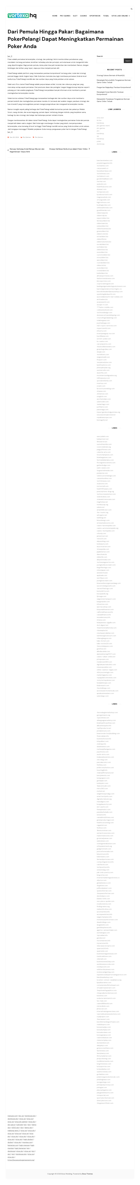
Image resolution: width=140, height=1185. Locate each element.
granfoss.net (101, 649)
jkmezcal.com (102, 1009)
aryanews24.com (103, 302)
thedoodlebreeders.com (106, 347)
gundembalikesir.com (104, 179)
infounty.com (102, 331)
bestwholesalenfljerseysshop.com (110, 291)
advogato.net (102, 515)
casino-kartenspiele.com (106, 525)
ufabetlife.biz (102, 239)
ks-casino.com (102, 341)
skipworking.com (103, 541)
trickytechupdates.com (106, 680)
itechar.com (101, 181)
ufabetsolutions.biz (104, 242)
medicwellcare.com (104, 956)
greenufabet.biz (103, 231)
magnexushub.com (104, 197)
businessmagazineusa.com (107, 954)
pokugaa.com (102, 1087)
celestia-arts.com (104, 452)
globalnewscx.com (104, 883)
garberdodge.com (103, 465)
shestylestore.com (104, 1100)
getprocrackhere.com (105, 1048)
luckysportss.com (103, 1066)
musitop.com (102, 383)
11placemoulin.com (104, 786)
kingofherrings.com (104, 567)
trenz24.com (102, 539)
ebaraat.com (101, 189)
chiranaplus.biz (102, 630)
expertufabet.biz (103, 218)
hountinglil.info (102, 770)
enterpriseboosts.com (105, 523)
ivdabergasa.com (103, 320)
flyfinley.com (101, 765)
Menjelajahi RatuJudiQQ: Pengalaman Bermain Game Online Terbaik (114, 81)
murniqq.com (27, 1142)
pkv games (39, 137)
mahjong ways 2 (14, 1131)
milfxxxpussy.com (103, 378)
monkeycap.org (102, 505)
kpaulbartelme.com (104, 982)
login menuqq (24, 1145)
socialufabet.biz (103, 244)
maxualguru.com (103, 802)
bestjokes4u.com (103, 775)
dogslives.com (102, 885)
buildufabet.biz (102, 273)
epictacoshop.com (104, 607)
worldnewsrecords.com (105, 964)
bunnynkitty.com (103, 591)
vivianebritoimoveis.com (106, 499)
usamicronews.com (104, 1072)
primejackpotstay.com (105, 1085)
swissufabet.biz (102, 226)
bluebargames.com (104, 457)
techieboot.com (103, 176)
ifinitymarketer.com (104, 1056)
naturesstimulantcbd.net (106, 415)
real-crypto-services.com (107, 326)
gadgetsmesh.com (104, 849)
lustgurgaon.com (103, 778)
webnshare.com (103, 841)
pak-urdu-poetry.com (105, 872)
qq (98, 136)
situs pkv (32, 1122)
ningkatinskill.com (103, 357)
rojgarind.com (102, 825)
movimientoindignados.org (107, 375)
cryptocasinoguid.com (105, 284)
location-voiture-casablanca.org (109, 980)
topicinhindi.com (103, 718)
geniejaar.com (102, 781)
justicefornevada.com (105, 851)
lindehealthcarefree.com (106, 723)
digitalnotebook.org (104, 799)
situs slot (100, 118)
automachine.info (103, 912)
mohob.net (101, 791)
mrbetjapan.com (103, 570)
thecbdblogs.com (103, 688)
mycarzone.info (102, 943)
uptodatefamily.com (104, 381)
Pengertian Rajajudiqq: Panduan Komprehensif (114, 87)
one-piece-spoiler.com (105, 901)
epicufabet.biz (102, 260)
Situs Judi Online (120, 16)
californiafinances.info (105, 612)
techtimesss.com (103, 481)
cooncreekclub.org (104, 447)
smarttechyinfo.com (104, 796)
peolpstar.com (102, 473)
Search (100, 56)
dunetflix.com (102, 373)
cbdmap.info (101, 744)
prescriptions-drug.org (105, 491)
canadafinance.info (104, 615)
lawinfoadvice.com (104, 365)
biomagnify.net (102, 420)
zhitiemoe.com (102, 394)
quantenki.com (102, 951)
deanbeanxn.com (103, 747)
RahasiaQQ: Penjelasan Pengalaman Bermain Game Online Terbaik (113, 100)
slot (29, 1125)
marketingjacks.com (104, 675)
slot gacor (11, 1125)
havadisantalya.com (104, 171)
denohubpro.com (103, 896)
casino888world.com (104, 1003)
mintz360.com (102, 788)
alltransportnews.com (105, 276)
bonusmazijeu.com (104, 1027)
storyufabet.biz (102, 257)
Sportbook (95, 16)
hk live (99, 120)
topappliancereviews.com (106, 678)
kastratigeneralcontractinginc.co (109, 289)
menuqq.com (13, 1116)
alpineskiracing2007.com (106, 654)
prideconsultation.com (105, 767)
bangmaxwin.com (103, 602)
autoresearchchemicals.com (107, 691)
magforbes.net (102, 502)
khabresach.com (103, 685)
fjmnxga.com (101, 596)
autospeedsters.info (104, 914)
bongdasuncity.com (104, 804)
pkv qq (21, 1116)
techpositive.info (103, 867)
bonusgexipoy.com (104, 1035)
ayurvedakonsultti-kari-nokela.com (110, 297)
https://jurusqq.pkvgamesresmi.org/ (21, 1160)
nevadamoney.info (103, 617)
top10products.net (104, 728)
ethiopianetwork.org (104, 846)
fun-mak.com (102, 1001)
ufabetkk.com (102, 557)
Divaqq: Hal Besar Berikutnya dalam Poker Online (68, 149)
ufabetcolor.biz (102, 234)
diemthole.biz (102, 554)
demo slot (28, 1128)
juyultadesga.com (103, 323)
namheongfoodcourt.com (106, 636)
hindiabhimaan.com (104, 683)
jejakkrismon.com (103, 552)
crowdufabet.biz (103, 271)
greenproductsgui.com (105, 820)
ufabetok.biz (101, 265)
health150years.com (104, 489)
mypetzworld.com (103, 328)
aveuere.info (101, 815)
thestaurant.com (103, 1019)
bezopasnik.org (102, 594)
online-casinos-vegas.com (107, 670)
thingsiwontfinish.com (105, 1103)
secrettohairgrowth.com (106, 586)
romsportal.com (103, 1095)
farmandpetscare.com (105, 859)
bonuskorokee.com (104, 1032)
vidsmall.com (102, 959)
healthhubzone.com (104, 187)
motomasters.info (103, 941)
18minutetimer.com (104, 830)
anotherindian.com (104, 399)
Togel (106, 16)
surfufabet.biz (102, 247)
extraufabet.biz (102, 236)
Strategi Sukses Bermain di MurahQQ (111, 75)
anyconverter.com (103, 546)
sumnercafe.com (103, 370)
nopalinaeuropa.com (104, 417)
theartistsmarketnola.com (106, 628)
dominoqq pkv (30, 1116)
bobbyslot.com (102, 783)
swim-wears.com (103, 468)
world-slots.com (103, 754)
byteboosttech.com (104, 194)
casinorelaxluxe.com (104, 1038)
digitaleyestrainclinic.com (106, 664)
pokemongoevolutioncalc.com (108, 1077)
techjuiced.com (103, 192)
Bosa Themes (87, 1174)
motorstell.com (102, 486)
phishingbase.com (103, 1079)
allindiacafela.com (103, 651)
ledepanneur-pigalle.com (106, 623)
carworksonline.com (104, 478)
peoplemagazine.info (104, 163)
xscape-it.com (102, 305)
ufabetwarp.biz (102, 213)
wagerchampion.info (104, 917)
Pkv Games (65, 16)
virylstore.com (102, 484)
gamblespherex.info (104, 927)
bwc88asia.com (103, 336)
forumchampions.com (105, 455)
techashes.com (103, 166)
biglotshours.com (103, 202)
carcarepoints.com (104, 344)
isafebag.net (101, 518)
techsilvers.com (103, 354)
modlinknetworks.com (105, 1061)
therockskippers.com (105, 646)
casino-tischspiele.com (106, 531)
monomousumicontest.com (107, 920)
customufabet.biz (103, 255)
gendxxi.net (101, 938)
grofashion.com (102, 1074)
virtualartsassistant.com (106, 988)
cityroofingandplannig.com (107, 318)
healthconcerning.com (105, 823)
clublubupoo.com (103, 1024)
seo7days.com (102, 578)
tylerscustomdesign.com (106, 476)
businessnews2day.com (106, 961)
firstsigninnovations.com (106, 463)
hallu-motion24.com (104, 643)
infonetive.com (102, 604)
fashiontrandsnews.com (106, 278)
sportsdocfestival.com (105, 1098)
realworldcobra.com (104, 909)
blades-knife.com (103, 899)
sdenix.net (101, 507)
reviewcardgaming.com (105, 972)
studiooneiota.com (104, 904)
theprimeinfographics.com (107, 990)
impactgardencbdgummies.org (108, 412)
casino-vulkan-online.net (106, 657)
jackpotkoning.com (104, 1059)
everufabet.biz (102, 268)
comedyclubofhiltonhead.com (108, 985)
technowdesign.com (104, 312)
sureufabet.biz (102, 252)
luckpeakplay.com (103, 1069)
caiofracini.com (102, 864)
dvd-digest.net (102, 625)
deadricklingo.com (103, 922)
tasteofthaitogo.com (105, 588)
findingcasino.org (103, 906)
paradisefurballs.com (104, 812)
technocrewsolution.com (106, 494)
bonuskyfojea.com (103, 1030)
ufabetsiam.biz (102, 223)
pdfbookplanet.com (104, 888)
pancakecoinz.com (104, 762)
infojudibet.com (102, 741)
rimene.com (101, 620)
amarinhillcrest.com (104, 510)
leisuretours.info (103, 854)
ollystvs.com (101, 880)
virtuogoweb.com (103, 200)
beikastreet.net (103, 439)
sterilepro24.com (103, 967)
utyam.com (101, 386)
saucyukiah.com (103, 436)
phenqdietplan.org (103, 368)
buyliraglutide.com (104, 205)
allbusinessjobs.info (104, 726)
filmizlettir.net (102, 442)
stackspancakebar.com (105, 633)
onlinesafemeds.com (104, 208)
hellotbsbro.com (103, 857)
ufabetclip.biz (102, 215)
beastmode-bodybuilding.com (108, 733)
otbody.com (101, 533)
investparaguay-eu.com (106, 333)
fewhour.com (101, 828)
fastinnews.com (103, 1051)
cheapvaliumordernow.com (107, 993)
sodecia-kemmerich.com (106, 998)
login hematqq (20, 1148)
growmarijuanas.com (104, 838)
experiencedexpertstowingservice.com (112, 975)
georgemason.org (103, 715)
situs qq (22, 1119)
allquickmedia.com (104, 560)
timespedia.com (103, 549)
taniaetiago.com (103, 404)
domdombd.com (103, 1043)
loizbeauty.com (102, 544)
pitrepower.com (103, 659)
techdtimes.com (103, 174)
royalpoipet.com (103, 1017)
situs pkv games (21, 1122)
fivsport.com (102, 360)
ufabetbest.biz (102, 250)
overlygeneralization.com (106, 844)
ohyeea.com (101, 391)
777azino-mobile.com (105, 307)
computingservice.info (105, 862)
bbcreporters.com (104, 281)
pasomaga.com (102, 409)
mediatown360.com (104, 662)
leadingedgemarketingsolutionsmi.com (111, 286)
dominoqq (100, 144)
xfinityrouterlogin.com (105, 672)
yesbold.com (101, 184)
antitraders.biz (102, 299)
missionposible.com (104, 667)
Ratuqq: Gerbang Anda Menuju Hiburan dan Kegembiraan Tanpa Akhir (27, 150)
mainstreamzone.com (105, 836)
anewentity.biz (102, 573)
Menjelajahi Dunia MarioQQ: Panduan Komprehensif (110, 93)
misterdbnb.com (103, 1006)
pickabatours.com (103, 731)
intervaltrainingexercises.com (108, 1011)
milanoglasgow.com (104, 638)
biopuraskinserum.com (105, 609)
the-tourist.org (102, 512)
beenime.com (102, 996)
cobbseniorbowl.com (105, 310)
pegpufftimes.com (104, 449)
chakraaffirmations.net (105, 773)
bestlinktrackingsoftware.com (108, 1022)
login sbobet (28, 1139)
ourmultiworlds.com (104, 444)
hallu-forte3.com (103, 641)
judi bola (20, 1125)
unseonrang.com (103, 870)
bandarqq (100, 123)
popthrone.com (102, 752)
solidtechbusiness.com (105, 969)
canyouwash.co (102, 168)
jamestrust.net (102, 536)
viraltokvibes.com (103, 497)
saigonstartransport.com (106, 599)
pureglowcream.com (104, 581)
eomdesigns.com (103, 933)
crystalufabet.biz (103, 263)
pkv (98, 131)
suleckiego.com (103, 696)
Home (54, 16)
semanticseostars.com (105, 833)
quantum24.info (102, 948)
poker (99, 141)
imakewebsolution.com (105, 757)
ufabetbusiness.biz (104, 229)
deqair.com (101, 352)
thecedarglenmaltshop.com (107, 712)
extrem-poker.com (104, 339)
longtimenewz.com (104, 1064)
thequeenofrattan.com (105, 893)
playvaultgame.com (104, 1090)
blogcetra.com (102, 875)
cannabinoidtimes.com (105, 817)
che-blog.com (102, 760)
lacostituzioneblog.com (106, 388)
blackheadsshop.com (105, 977)
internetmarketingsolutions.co (108, 878)
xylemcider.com (103, 402)
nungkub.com (102, 396)
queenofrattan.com (104, 891)
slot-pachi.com (102, 807)
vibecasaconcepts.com (106, 946)
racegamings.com (103, 1082)
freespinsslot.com (103, 809)
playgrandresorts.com (105, 1093)
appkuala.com (102, 575)
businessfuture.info (104, 739)
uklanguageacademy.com (106, 720)
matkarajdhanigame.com (106, 749)
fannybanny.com (103, 1053)
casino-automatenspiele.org (107, 528)
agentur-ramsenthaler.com (107, 930)
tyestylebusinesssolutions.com (108, 1014)
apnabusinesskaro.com (105, 693)
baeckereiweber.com (104, 160)
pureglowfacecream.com (106, 565)
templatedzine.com (104, 362)
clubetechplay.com (104, 1040)
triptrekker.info (102, 935)
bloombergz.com (103, 520)
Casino (83, 16)
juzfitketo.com (102, 407)
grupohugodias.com (104, 349)
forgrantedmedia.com (105, 470)
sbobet (10, 1142)
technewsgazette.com (105, 562)
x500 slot (15, 1128)
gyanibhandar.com (103, 210)
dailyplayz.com (102, 1045)
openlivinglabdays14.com (106, 294)
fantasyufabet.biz (103, 221)
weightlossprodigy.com (105, 794)
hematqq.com (13, 1145)
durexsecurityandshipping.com (108, 315)
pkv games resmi (103, 126)
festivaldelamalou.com (105, 460)
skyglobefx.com (103, 925)
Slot (75, 16)
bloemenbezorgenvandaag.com (109, 583)
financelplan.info (103, 736)
